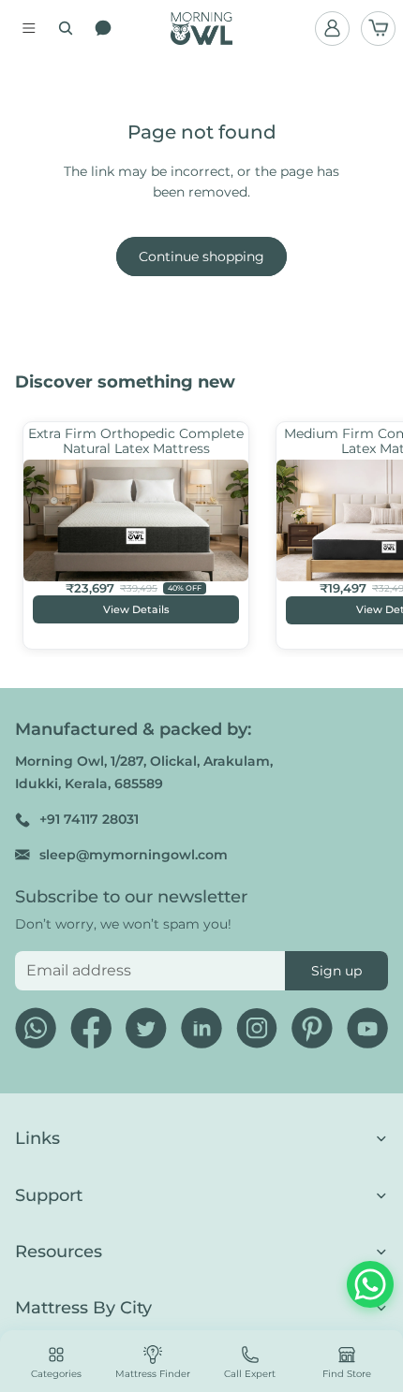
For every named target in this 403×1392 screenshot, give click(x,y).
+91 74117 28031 (89, 819)
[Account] (332, 28)
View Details (136, 609)
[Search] (65, 28)
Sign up (336, 970)
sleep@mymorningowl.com (133, 854)
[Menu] (29, 28)
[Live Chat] (103, 28)
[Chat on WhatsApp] (370, 1284)
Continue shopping (201, 256)
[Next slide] (371, 535)
